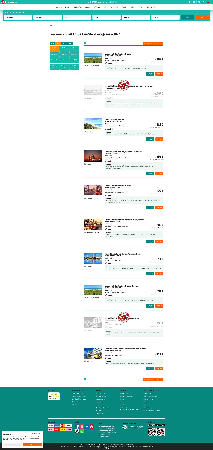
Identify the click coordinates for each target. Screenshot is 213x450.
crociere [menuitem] (87, 7)
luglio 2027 (54, 59)
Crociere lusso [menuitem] (78, 7)
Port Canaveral (114, 126)
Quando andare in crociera (78, 402)
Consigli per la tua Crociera (79, 399)
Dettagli (150, 74)
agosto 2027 (64, 59)
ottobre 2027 (54, 66)
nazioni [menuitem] (133, 7)
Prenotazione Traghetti (125, 393)
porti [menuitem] (140, 7)
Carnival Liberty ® (110, 221)
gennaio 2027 (54, 48)
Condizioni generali (101, 396)
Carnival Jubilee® (109, 288)
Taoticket (112, 448)
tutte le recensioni (54, 398)
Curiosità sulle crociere (78, 393)
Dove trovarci (123, 402)
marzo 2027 (74, 48)
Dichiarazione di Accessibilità (103, 408)
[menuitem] (189, 2)
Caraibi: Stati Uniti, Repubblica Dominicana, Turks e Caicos (125, 349)
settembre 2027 (74, 60)
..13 (89, 43)
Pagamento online (148, 399)
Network (122, 405)
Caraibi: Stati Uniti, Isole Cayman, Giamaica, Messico (123, 254)
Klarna (145, 405)
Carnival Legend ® (110, 256)
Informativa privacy (101, 399)
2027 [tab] (58, 43)
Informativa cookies (101, 402)
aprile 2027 (54, 54)
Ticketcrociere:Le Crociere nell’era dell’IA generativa (129, 408)
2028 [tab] (64, 43)
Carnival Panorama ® (110, 187)
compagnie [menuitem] (97, 7)
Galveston (113, 60)
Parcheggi (98, 411)
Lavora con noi (99, 413)
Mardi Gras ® (108, 153)
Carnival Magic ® (109, 350)
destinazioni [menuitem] (114, 7)
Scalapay (146, 402)
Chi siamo (122, 399)
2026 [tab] (52, 43)
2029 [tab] (69, 43)
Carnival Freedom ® (110, 121)
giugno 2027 (74, 54)
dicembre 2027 (74, 66)
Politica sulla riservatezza (37, 433)
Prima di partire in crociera (79, 396)
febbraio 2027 (64, 48)
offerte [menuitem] (67, 7)
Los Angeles (114, 192)
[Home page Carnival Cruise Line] (109, 63)
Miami (112, 355)
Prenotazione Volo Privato (126, 396)
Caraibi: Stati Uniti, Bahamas (114, 119)
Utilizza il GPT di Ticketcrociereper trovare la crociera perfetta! (135, 427)
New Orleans (114, 226)
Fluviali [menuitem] (124, 7)
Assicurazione (99, 405)
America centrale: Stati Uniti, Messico (118, 54)
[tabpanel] (64, 58)
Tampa (112, 260)
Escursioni (74, 408)
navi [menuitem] (105, 7)
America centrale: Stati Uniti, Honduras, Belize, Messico (124, 220)
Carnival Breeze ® (109, 56)
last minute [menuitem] (59, 7)
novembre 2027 (64, 66)
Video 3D (74, 405)
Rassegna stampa (148, 408)
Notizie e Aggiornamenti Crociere (152, 411)
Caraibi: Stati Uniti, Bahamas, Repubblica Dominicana (123, 151)
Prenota (159, 74)
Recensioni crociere (148, 393)
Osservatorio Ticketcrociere (150, 396)
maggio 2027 (64, 54)
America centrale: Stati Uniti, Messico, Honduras (122, 286)
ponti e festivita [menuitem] (151, 7)
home (51, 25)
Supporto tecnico (100, 393)
